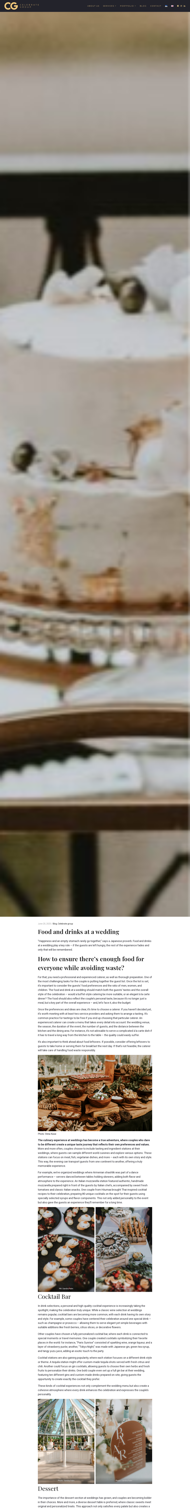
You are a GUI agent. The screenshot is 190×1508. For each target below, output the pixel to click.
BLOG (143, 6)
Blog (55, 924)
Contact (155, 6)
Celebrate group (65, 924)
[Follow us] (178, 6)
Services (108, 6)
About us (93, 6)
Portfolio (127, 6)
